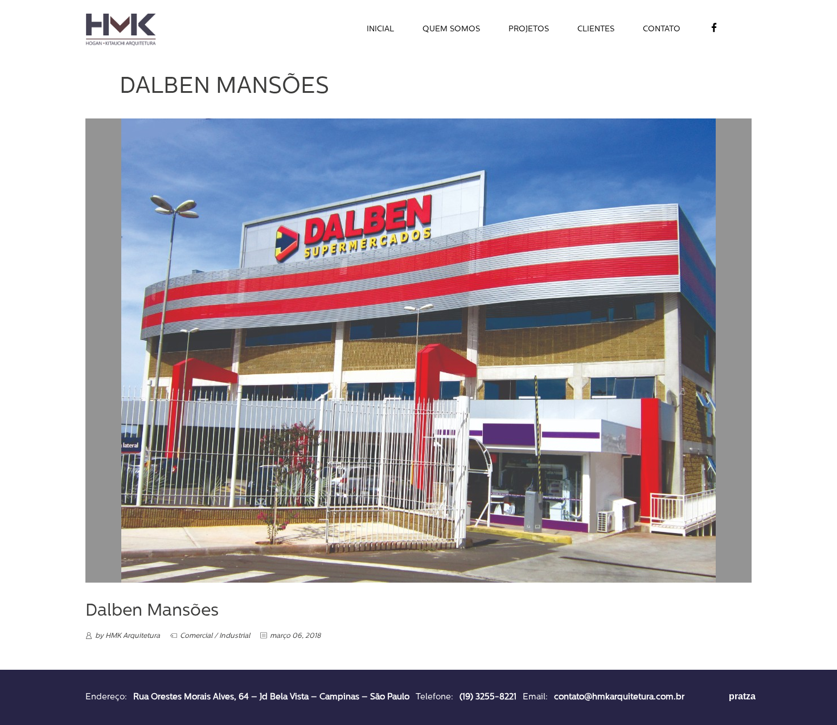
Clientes (595, 29)
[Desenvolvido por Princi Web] (708, 699)
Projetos (528, 29)
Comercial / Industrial (215, 636)
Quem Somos (451, 29)
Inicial (380, 29)
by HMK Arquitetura (127, 636)
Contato (661, 29)
